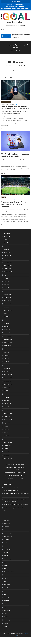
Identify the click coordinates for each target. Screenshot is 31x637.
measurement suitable (22, 120)
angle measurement (10, 117)
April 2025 (6, 288)
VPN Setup (13, 169)
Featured (6, 552)
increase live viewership (12, 219)
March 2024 (7, 329)
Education (6, 539)
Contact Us (8, 464)
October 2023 (7, 345)
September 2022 (8, 384)
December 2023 (8, 339)
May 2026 (6, 246)
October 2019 (7, 455)
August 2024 (7, 313)
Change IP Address (9, 166)
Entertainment (7, 549)
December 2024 (8, 300)
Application (7, 523)
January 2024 (7, 336)
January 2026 (7, 259)
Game (5, 562)
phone (2, 122)
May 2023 (6, 362)
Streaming (6, 616)
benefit (2, 118)
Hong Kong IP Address (20, 166)
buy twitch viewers (22, 214)
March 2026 (7, 252)
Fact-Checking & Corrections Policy (15, 475)
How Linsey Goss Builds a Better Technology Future (16, 504)
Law (5, 581)
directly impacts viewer (22, 216)
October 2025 (7, 268)
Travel (5, 626)
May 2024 (6, 323)
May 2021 (6, 432)
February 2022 (7, 403)
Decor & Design (8, 533)
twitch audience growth (23, 221)
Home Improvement (5, 102)
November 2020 (8, 442)
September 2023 (8, 349)
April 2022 (6, 400)
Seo (5, 607)
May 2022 (6, 397)
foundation (3, 218)
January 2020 (7, 452)
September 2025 (8, 271)
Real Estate (6, 600)
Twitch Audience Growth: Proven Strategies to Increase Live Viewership (13, 204)
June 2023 (6, 358)
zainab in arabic (6, 8)
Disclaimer (21, 464)
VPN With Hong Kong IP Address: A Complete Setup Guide (16, 495)
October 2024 (7, 307)
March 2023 (7, 368)
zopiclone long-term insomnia (15, 6)
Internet (6, 578)
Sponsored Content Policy (15, 478)
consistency (12, 216)
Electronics (6, 546)
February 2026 (7, 255)
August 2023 (7, 352)
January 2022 (7, 407)
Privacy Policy (9, 467)
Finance (6, 555)
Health (5, 568)
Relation (6, 604)
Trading (6, 623)
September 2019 (8, 458)
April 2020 (6, 448)
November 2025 (8, 265)
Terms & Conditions (9, 472)
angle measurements (21, 117)
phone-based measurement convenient (15, 122)
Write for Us (18, 470)
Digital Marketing (8, 536)
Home (15, 464)
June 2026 (6, 243)
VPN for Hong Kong (5, 169)
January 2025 (7, 297)
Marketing (6, 588)
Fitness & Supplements (9, 559)
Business (6, 530)
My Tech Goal (15, 22)
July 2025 (6, 278)
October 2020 (7, 445)
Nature (5, 594)
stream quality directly (10, 221)
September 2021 (8, 419)
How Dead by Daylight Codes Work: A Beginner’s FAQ (16, 509)
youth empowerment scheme (21, 8)
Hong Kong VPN (4, 168)
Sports (5, 613)
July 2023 (6, 355)
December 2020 (8, 439)
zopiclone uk (10, 4)
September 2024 (8, 310)
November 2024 (8, 304)
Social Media (7, 610)
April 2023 (6, 365)
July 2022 (6, 390)
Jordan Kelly (12, 104)
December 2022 (8, 374)
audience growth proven (11, 214)
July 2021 (6, 426)
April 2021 (6, 436)
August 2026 (7, 236)
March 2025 (7, 291)
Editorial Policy (21, 472)
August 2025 (7, 275)
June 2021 (6, 429)
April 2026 (6, 249)
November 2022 (8, 378)
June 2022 (6, 394)
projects (3, 123)
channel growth (5, 216)
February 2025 (7, 294)
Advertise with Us (19, 467)
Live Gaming (7, 584)
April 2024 (6, 326)
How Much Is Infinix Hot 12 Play (11, 575)
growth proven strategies (13, 218)
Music (5, 591)
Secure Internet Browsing (15, 168)
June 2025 (6, 281)
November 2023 (8, 342)
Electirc (6, 542)
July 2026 (6, 239)
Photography (7, 597)
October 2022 (7, 381)
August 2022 (7, 387)
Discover (3, 129)
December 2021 (8, 410)
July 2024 (6, 316)
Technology (25, 168)
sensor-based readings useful (13, 123)
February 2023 (7, 371)
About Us (10, 470)
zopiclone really (20, 4)
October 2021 (7, 416)
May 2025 (6, 284)
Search (27, 30)
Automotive (7, 526)
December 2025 (8, 262)
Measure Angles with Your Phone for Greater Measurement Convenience (20, 36)
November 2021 (8, 413)
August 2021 (7, 423)
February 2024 (7, 333)
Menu (4, 30)
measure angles (12, 120)
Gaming (3, 197)
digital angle (8, 118)
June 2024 (6, 320)
